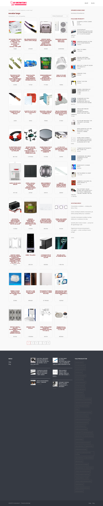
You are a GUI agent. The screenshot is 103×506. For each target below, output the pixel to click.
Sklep (86, 3)
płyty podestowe (79, 468)
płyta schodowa (89, 457)
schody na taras (89, 468)
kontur (76, 409)
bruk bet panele (79, 392)
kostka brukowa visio (80, 426)
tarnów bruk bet (79, 491)
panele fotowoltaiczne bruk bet (82, 442)
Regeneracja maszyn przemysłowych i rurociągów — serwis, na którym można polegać (81, 230)
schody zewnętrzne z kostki (81, 478)
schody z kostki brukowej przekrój (83, 481)
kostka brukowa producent (81, 422)
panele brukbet (79, 439)
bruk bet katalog (79, 379)
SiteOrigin (28, 503)
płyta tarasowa (78, 461)
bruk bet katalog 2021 (80, 382)
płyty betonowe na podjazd (81, 464)
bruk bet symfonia (79, 395)
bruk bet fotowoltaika (80, 375)
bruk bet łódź (88, 399)
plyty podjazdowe (79, 446)
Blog (92, 3)
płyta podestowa (79, 457)
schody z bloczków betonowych (82, 471)
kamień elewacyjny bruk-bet (81, 405)
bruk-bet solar (78, 372)
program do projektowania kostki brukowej (83, 453)
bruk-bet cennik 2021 (80, 365)
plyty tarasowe (89, 446)
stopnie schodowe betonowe (82, 488)
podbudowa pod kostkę (80, 449)
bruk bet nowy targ (79, 385)
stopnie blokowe (79, 484)
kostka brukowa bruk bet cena (82, 419)
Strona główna (12, 10)
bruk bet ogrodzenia (80, 389)
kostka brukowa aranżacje (81, 416)
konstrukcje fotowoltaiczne (77, 13)
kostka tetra (78, 432)
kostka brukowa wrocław (81, 429)
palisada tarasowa (88, 436)
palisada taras (78, 436)
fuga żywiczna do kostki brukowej (83, 402)
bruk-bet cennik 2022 (80, 369)
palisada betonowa (87, 432)
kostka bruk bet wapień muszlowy (83, 412)
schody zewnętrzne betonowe (82, 474)
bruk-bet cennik (79, 362)
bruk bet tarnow (79, 399)
